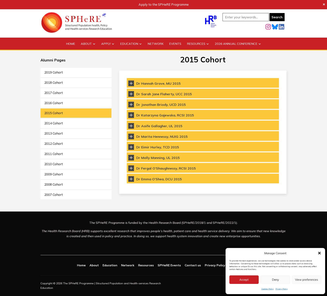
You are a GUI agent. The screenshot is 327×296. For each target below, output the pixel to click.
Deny (275, 279)
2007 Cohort (53, 195)
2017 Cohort (53, 93)
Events (175, 44)
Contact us (193, 265)
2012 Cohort (53, 144)
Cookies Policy (267, 289)
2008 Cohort (53, 184)
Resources (196, 44)
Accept (244, 279)
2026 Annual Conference (236, 44)
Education (129, 44)
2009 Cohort (53, 174)
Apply (106, 44)
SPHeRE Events (169, 265)
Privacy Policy (282, 289)
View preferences (306, 279)
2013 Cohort (53, 133)
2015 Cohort (53, 113)
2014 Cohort (53, 123)
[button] (319, 253)
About (86, 44)
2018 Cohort (53, 82)
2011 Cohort (53, 154)
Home (70, 44)
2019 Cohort (53, 72)
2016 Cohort (53, 103)
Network (156, 44)
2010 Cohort (53, 164)
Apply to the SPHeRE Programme (164, 4)
